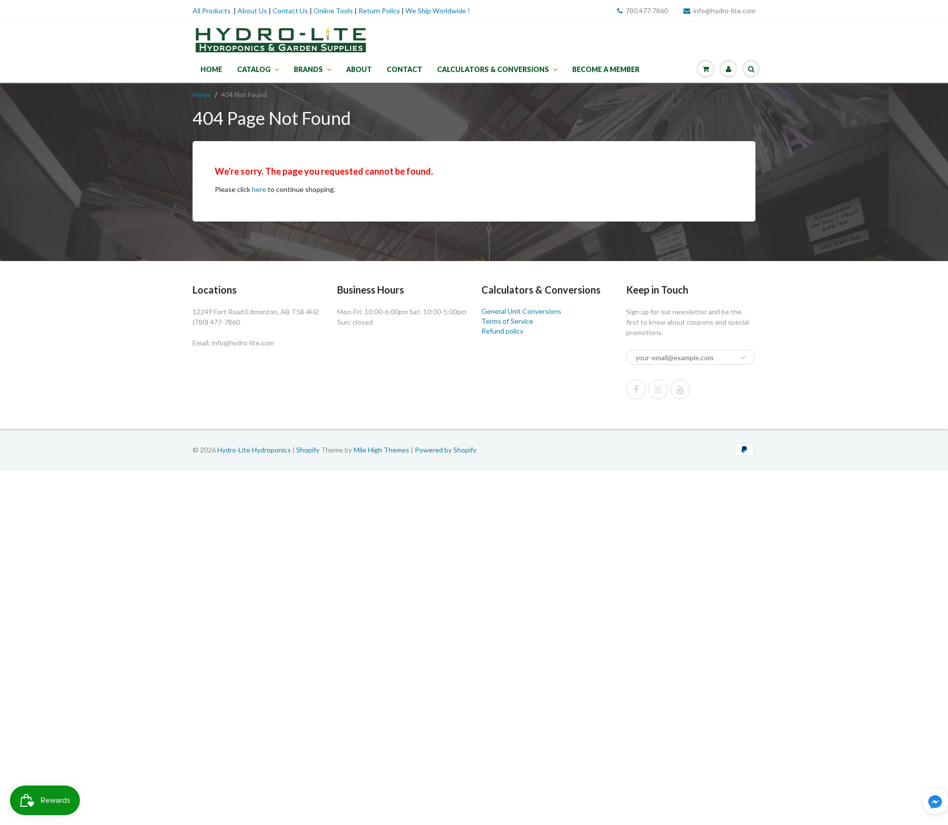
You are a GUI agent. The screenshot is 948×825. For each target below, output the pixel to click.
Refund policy (502, 331)
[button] (935, 802)
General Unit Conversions (521, 311)
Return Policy (379, 10)
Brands (308, 69)
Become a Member (605, 69)
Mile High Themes (381, 450)
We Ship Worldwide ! (437, 10)
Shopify (307, 450)
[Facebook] (636, 389)
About (359, 69)
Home (211, 69)
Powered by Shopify (445, 450)
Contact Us (290, 10)
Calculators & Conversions (493, 69)
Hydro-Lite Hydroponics (254, 450)
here (259, 189)
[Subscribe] (743, 358)
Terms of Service (507, 321)
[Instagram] (658, 389)
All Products (212, 10)
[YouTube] (680, 389)
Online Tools (333, 10)
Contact (404, 69)
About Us (252, 10)
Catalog (254, 69)
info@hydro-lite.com (724, 10)
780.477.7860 (647, 10)
